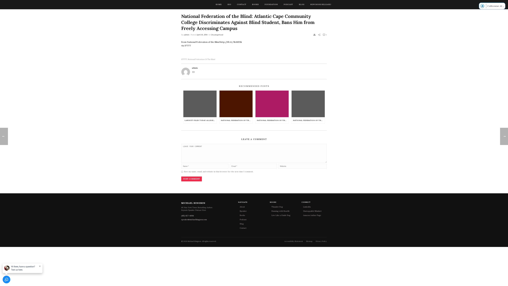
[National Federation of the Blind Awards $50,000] (272, 104)
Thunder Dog (277, 207)
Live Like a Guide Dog (280, 215)
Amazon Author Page (312, 215)
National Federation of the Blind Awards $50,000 (273, 120)
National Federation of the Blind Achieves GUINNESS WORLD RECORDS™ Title (309, 120)
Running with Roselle (280, 211)
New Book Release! (320, 4)
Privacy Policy (321, 241)
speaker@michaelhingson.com (194, 219)
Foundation (271, 4)
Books (255, 4)
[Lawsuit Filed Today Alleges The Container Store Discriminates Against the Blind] (200, 104)
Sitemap (309, 241)
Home (219, 4)
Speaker (243, 211)
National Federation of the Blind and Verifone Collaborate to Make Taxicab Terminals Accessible (237, 120)
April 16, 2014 (201, 34)
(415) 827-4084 (187, 216)
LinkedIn (307, 207)
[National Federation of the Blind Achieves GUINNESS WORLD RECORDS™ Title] (308, 104)
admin (186, 34)
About (242, 207)
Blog (301, 4)
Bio (229, 4)
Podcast (288, 4)
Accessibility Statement (293, 241)
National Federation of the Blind (201, 59)
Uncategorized (217, 34)
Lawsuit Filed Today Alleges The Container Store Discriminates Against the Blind (201, 120)
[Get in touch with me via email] (193, 72)
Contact (241, 4)
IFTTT (188, 45)
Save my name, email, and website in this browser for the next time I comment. (218, 171)
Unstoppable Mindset (312, 211)
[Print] (314, 34)
